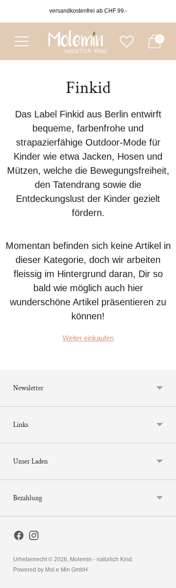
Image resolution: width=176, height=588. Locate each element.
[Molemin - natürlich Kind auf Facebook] (18, 537)
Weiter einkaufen (88, 338)
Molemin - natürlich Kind (101, 559)
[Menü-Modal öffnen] (21, 41)
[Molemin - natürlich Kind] (76, 41)
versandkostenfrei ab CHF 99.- (88, 11)
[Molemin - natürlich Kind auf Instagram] (33, 537)
